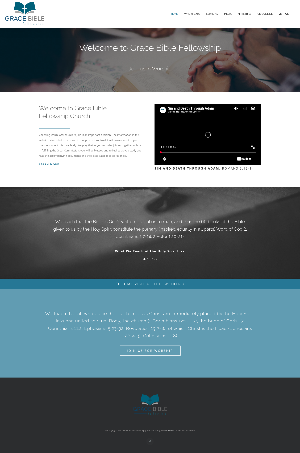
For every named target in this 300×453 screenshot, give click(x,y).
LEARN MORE (49, 164)
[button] (144, 266)
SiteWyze (169, 437)
